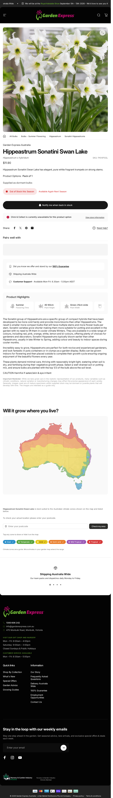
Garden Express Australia (17, 144)
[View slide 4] (61, 584)
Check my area (98, 526)
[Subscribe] (64, 748)
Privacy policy (78, 796)
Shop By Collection (12, 672)
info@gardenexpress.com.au (20, 626)
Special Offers (10, 681)
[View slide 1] (50, 584)
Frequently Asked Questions (39, 677)
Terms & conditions (93, 796)
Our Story (35, 672)
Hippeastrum (55, 136)
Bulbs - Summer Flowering (33, 136)
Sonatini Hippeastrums (75, 136)
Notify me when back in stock (57, 205)
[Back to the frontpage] (4, 136)
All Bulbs (14, 136)
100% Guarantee (39, 690)
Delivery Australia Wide (39, 684)
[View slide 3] (57, 584)
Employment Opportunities (37, 696)
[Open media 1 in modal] (102, 33)
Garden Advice (10, 685)
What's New (9, 676)
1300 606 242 (13, 622)
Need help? (102, 228)
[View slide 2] (53, 584)
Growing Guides (11, 689)
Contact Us (36, 702)
